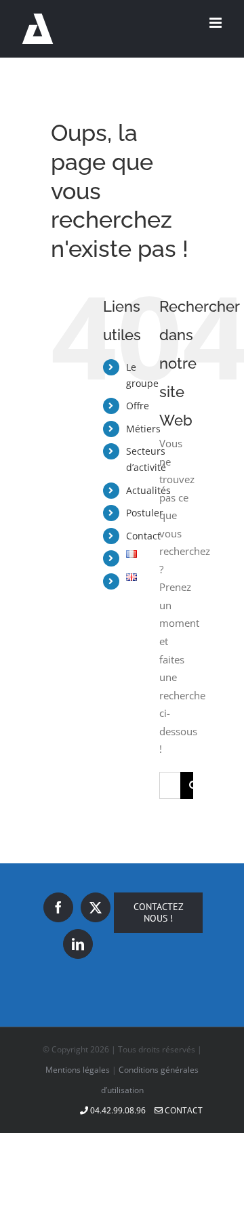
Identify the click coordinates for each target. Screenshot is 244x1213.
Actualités (148, 490)
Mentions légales (77, 1069)
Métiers (143, 428)
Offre (137, 405)
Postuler (144, 512)
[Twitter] (95, 907)
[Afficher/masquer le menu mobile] (216, 23)
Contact (143, 535)
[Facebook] (58, 907)
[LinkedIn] (78, 944)
